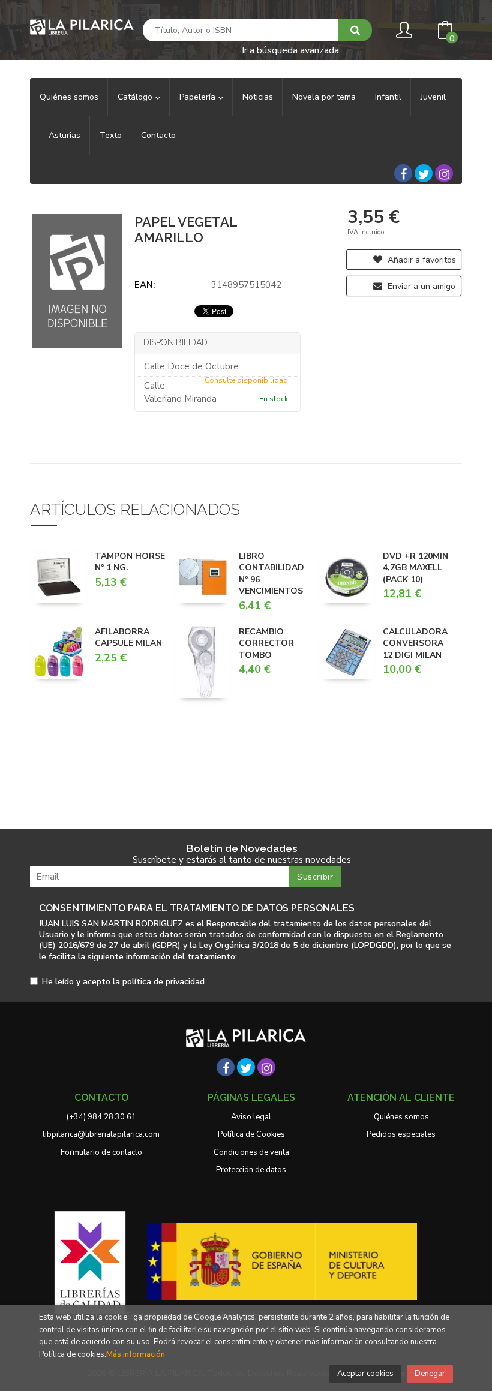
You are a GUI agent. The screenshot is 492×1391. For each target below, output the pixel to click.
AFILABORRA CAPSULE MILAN (128, 637)
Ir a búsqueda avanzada (290, 49)
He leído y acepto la (123, 982)
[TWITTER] (424, 173)
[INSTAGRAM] (444, 173)
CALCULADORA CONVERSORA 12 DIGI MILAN (415, 643)
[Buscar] (355, 30)
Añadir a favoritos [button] (420, 260)
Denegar (430, 1373)
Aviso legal (251, 1117)
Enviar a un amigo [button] (420, 286)
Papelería (198, 97)
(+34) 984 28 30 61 (101, 1117)
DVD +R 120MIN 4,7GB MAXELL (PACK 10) (415, 567)
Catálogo (136, 97)
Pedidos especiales (401, 1134)
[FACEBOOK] (403, 173)
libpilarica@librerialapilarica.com (101, 1134)
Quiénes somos (401, 1117)
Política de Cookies (251, 1134)
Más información (135, 1354)
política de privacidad (163, 981)
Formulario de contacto (101, 1152)
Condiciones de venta (251, 1152)
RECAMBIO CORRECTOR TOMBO (266, 643)
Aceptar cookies (365, 1373)
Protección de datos (251, 1169)
